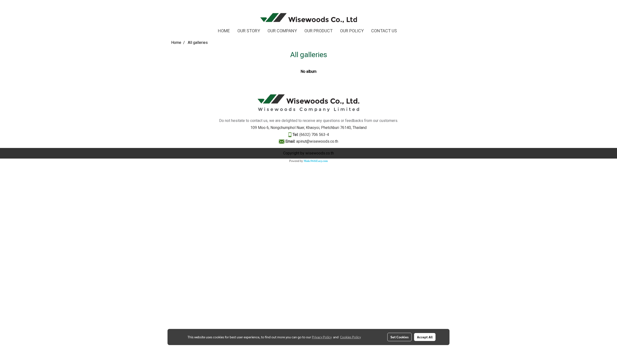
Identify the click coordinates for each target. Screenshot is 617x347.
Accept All (425, 337)
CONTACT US (384, 30)
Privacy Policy (322, 337)
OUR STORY (248, 30)
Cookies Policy (350, 337)
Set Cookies (399, 337)
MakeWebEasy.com (316, 161)
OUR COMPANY (282, 30)
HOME (224, 30)
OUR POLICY (352, 30)
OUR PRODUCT (318, 30)
